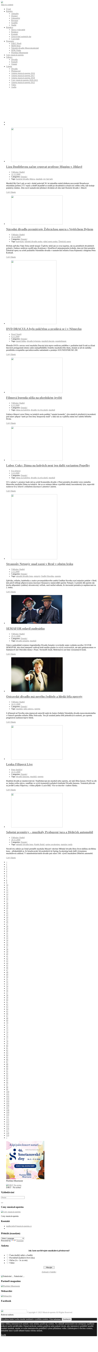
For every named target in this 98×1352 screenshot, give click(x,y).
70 (7, 1023)
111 (7, 1117)
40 (7, 954)
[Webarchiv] (6, 1296)
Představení (16, 71)
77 (7, 1039)
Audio (13, 87)
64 (7, 1009)
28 (7, 926)
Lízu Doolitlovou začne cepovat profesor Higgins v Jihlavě (44, 166)
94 (7, 1078)
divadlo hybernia (33, 341)
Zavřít (3, 1335)
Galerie (9, 66)
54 (7, 986)
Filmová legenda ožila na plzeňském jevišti (34, 397)
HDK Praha (16, 50)
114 (7, 1124)
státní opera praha (50, 241)
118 (7, 1133)
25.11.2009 (15, 636)
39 (7, 952)
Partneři (14, 62)
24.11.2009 (15, 704)
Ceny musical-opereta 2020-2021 (24, 80)
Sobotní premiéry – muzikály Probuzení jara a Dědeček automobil (49, 832)
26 (7, 922)
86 (7, 1060)
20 (7, 908)
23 (7, 915)
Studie (13, 25)
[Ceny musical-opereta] (11, 1212)
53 (7, 984)
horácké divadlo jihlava (25, 179)
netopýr (37, 576)
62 (7, 1004)
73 (7, 1030)
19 (7, 906)
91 (7, 1071)
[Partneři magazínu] (10, 1286)
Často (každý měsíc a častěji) (21, 1255)
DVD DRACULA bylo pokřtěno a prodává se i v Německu (44, 329)
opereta (58, 576)
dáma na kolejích (23, 410)
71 (7, 1025)
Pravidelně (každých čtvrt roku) (22, 1258)
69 (7, 1020)
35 (7, 942)
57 (7, 993)
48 (7, 972)
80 (7, 1046)
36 (7, 945)
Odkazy (9, 57)
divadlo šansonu (22, 776)
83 (7, 1053)
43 (7, 961)
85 (7, 1057)
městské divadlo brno (24, 844)
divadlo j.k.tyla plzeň (39, 410)
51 (7, 979)
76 (7, 1037)
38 (7, 949)
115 (7, 1126)
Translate (20, 1241)
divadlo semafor (22, 641)
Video (13, 85)
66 (7, 1014)
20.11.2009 (15, 840)
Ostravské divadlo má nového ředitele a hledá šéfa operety (44, 696)
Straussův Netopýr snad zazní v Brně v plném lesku (39, 564)
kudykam (20, 241)
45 (7, 965)
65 (7, 1011)
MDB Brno (16, 46)
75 (7, 1034)
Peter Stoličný (16, 770)
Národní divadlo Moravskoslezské (25, 48)
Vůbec (12, 1263)
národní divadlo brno (24, 576)
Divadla (14, 59)
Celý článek (11, 192)
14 (7, 894)
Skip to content (7, 5)
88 (7, 1064)
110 (7, 1115)
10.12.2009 (15, 237)
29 (7, 929)
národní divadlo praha (33, 241)
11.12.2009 (15, 174)
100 (7, 1092)
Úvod (8, 9)
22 (7, 912)
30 (7, 931)
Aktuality (15, 14)
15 (7, 896)
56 (7, 991)
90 (7, 1069)
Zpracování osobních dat (21, 36)
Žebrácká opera (64, 241)
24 (7, 917)
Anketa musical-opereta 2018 (23, 78)
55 (7, 988)
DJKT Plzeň (16, 43)
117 (7, 1131)
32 (7, 935)
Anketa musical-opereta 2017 (23, 76)
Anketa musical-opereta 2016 (23, 73)
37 (7, 947)
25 (7, 919)
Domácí (14, 16)
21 (7, 910)
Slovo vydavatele (18, 30)
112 (7, 1119)
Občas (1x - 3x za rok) (18, 1260)
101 (7, 1094)
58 (7, 995)
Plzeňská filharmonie (19, 53)
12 (7, 890)
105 (7, 1103)
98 (7, 1087)
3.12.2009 (15, 473)
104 (7, 1101)
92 (7, 1073)
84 (7, 1055)
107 (7, 1108)
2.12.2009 (15, 572)
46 (7, 968)
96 (7, 1082)
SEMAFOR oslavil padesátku (25, 628)
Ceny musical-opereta (15, 55)
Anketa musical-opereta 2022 (23, 82)
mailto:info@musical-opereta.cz (19, 1226)
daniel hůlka (21, 341)
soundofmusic (60, 341)
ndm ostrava (28, 709)
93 (7, 1076)
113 (7, 1122)
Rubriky (9, 11)
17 (7, 901)
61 (7, 1002)
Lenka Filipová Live (19, 764)
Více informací (55, 1319)
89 (7, 1066)
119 (7, 1135)
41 (7, 956)
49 (7, 975)
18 (7, 903)
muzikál (39, 179)
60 (7, 1000)
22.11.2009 (15, 772)
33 (7, 938)
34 (7, 940)
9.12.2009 (15, 336)
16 (7, 899)
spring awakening (52, 844)
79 (7, 1043)
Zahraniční (15, 18)
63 (7, 1007)
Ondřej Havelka (47, 576)
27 (7, 924)
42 (7, 958)
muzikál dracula (47, 341)
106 (7, 1105)
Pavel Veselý (16, 334)
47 (7, 970)
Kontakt (14, 34)
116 (7, 1128)
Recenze (14, 20)
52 (7, 981)
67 (7, 1016)
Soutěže (14, 23)
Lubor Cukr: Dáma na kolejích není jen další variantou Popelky (48, 465)
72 (7, 1027)
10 (7, 885)
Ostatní (14, 64)
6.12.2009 (15, 405)
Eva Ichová (15, 471)
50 (7, 977)
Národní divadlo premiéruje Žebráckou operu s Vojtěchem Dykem (49, 229)
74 (7, 1032)
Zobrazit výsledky (49, 1272)
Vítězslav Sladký (18, 172)
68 (7, 1018)
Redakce (9, 27)
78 (7, 1041)
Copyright (15, 39)
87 (7, 1062)
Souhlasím (67, 1319)
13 (7, 892)
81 (7, 1048)
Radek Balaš (39, 844)
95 (7, 1080)
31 (7, 933)
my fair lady (48, 179)
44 (7, 963)
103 (7, 1099)
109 (7, 1112)
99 (7, 1089)
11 (7, 887)
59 (7, 997)
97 (7, 1085)
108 (7, 1110)
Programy (10, 41)
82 (7, 1050)
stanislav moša (66, 844)
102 (7, 1096)
